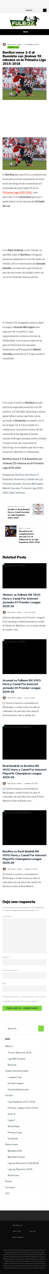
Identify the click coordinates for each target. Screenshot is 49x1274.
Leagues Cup (14, 1077)
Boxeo (8, 1181)
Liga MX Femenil (16, 1058)
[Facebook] (3, 10)
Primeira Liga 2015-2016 (17, 192)
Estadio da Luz (34, 479)
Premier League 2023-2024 (23, 1108)
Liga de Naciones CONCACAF (23, 1163)
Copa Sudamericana (18, 1089)
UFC (7, 1193)
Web (4, 984)
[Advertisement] (24, 120)
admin (19, 44)
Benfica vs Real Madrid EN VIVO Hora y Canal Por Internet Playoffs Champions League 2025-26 (24, 856)
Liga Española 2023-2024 (21, 1101)
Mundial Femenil (16, 1157)
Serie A (11, 1114)
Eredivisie (13, 1138)
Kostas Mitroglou (33, 483)
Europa (9, 1095)
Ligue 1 (11, 1120)
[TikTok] (10, 10)
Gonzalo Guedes (12, 483)
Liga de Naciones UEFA (20, 1169)
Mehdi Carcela (11, 488)
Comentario (8, 916)
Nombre (6, 957)
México (9, 1046)
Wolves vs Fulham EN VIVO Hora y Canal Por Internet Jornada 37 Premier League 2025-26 (21, 600)
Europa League (16, 1083)
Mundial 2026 (15, 1151)
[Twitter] (7, 10)
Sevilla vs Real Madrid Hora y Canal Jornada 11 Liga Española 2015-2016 (19, 512)
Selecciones (11, 1144)
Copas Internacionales (17, 1071)
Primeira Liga (13, 47)
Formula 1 (10, 1187)
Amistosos (13, 1175)
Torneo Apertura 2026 (20, 1052)
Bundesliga (13, 1126)
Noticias (12, 1065)
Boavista (19, 479)
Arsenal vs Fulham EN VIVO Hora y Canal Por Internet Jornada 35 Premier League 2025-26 (22, 685)
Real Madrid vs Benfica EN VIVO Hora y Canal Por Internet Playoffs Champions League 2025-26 (24, 771)
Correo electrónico (10, 970)
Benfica (19, 474)
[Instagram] (14, 10)
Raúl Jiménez (17, 492)
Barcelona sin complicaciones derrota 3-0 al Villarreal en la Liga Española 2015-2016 (29, 535)
